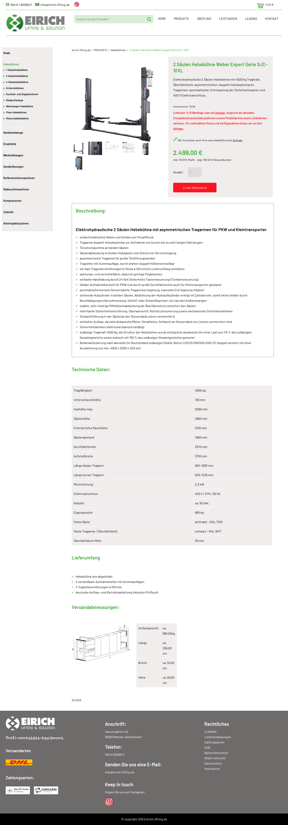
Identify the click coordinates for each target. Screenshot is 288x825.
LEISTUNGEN (228, 18)
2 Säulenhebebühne (17, 75)
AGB (207, 747)
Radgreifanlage (14, 100)
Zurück (76, 700)
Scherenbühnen (15, 88)
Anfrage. (178, 128)
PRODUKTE (181, 18)
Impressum (212, 768)
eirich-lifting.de (81, 50)
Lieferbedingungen (217, 737)
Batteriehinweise (216, 753)
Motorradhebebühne (17, 118)
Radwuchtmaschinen (16, 189)
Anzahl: (178, 172)
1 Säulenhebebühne (17, 69)
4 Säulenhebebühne (17, 82)
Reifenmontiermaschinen (19, 178)
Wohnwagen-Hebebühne (19, 106)
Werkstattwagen (13, 155)
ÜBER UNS (204, 18)
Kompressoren (12, 200)
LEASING (251, 18)
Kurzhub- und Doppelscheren (22, 94)
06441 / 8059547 (21, 4)
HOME (162, 18)
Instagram (138, 792)
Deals (6, 53)
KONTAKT (271, 18)
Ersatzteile (9, 144)
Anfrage (220, 112)
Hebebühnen (118, 50)
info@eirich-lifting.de (55, 4)
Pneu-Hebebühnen (16, 112)
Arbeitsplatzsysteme (16, 223)
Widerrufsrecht (215, 758)
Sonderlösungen (13, 166)
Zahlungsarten (214, 742)
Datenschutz (213, 763)
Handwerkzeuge (13, 132)
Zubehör (8, 212)
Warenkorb (260, 5)
